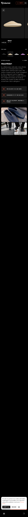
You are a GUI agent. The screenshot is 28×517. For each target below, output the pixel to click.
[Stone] (17, 54)
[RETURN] (3, 10)
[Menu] (24, 513)
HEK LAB (9, 42)
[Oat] (10, 54)
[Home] (4, 513)
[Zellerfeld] (6, 3)
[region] (14, 23)
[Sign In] (25, 3)
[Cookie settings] (19, 507)
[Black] (4, 54)
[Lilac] (23, 54)
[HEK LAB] (4, 43)
